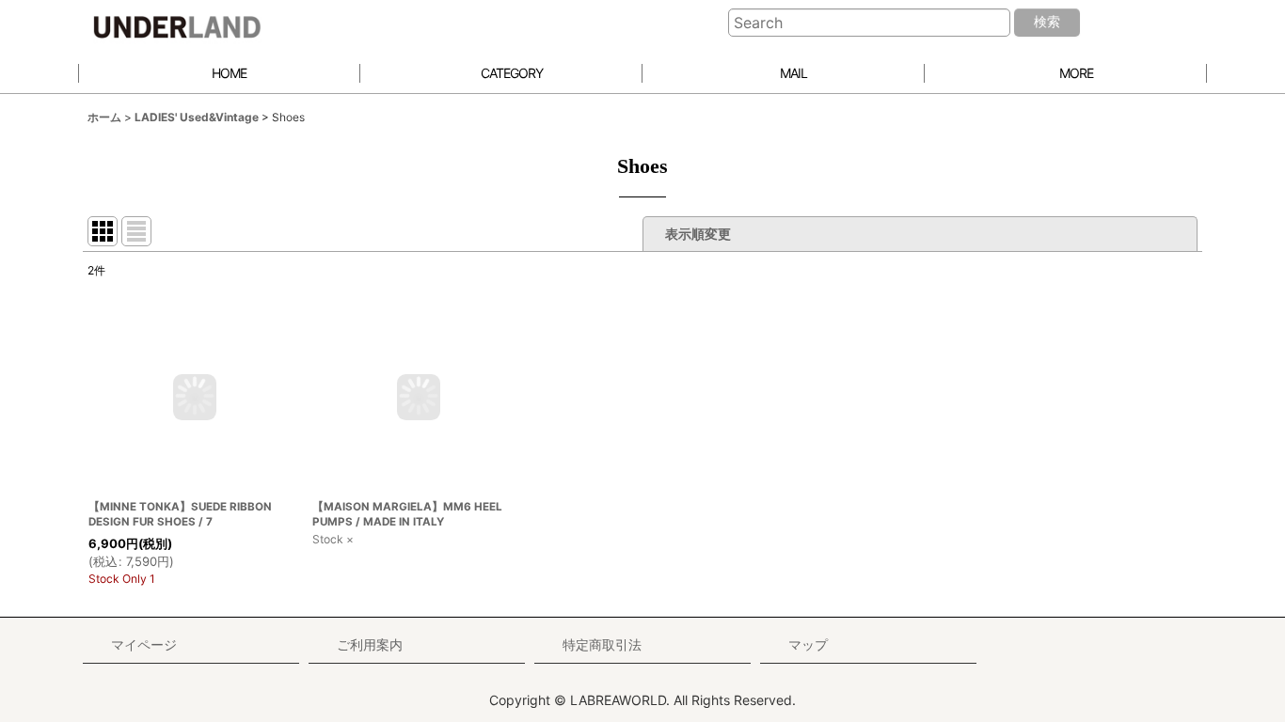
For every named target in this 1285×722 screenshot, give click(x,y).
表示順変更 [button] (700, 234)
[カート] (1171, 23)
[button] (1066, 74)
